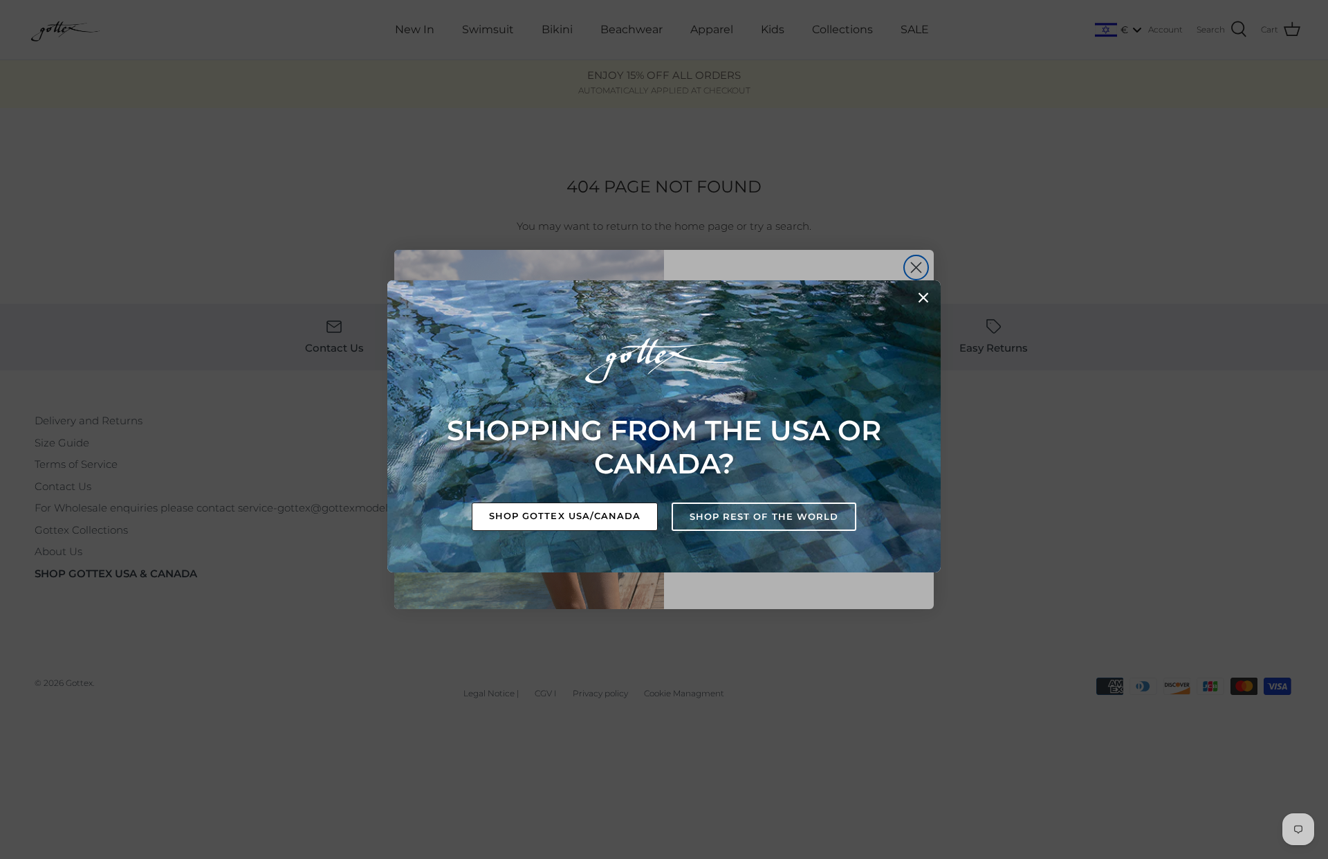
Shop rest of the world (764, 516)
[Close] (923, 297)
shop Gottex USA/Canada (564, 515)
